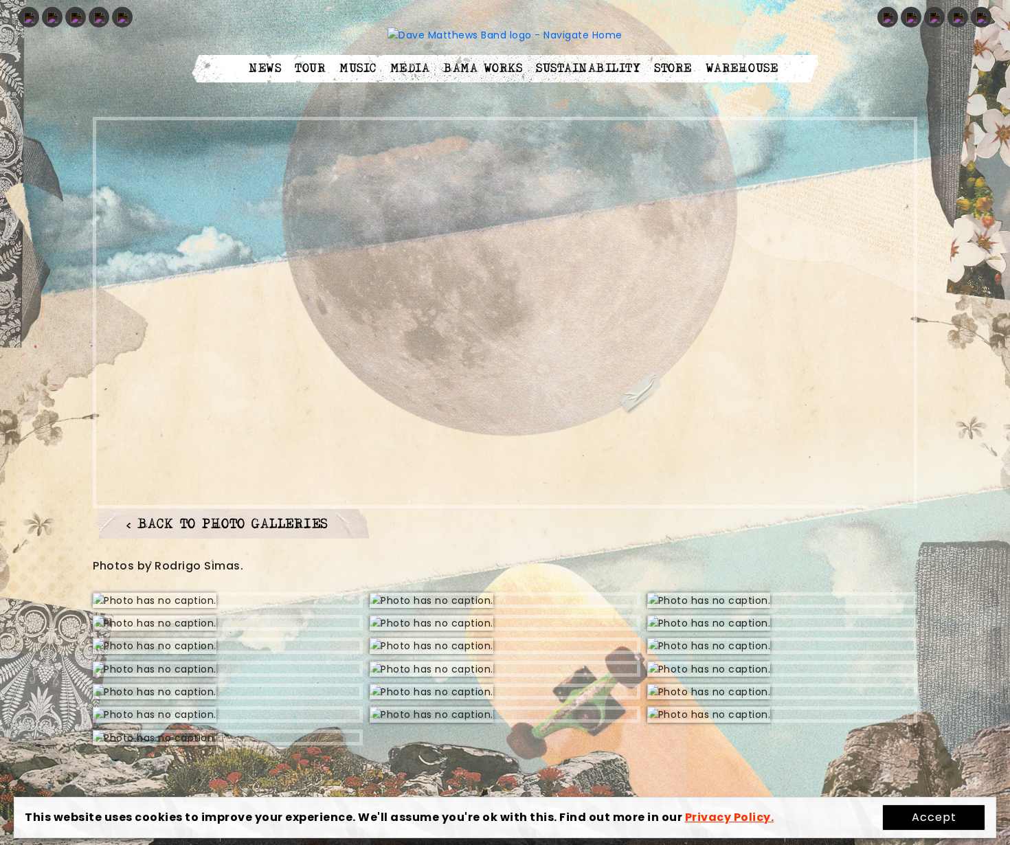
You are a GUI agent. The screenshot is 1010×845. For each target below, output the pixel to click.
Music (358, 68)
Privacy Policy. (729, 817)
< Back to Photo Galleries (227, 524)
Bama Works (482, 68)
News (265, 68)
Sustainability (588, 68)
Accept (934, 817)
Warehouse (742, 68)
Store (673, 68)
